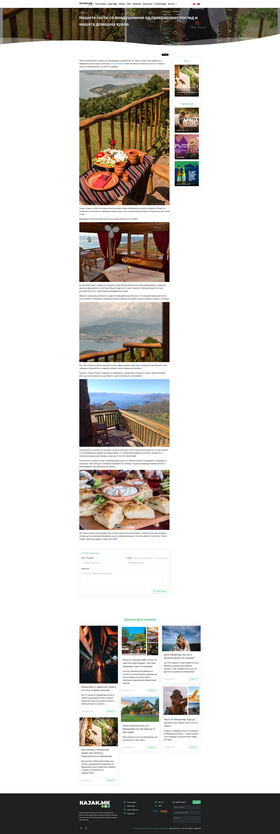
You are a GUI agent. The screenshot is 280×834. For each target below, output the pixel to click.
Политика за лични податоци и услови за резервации (150, 828)
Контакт (171, 4)
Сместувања (100, 4)
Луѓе (129, 4)
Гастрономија (160, 4)
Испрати (196, 802)
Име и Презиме (87, 558)
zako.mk (177, 828)
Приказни (137, 4)
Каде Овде (112, 4)
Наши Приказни (132, 810)
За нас (160, 802)
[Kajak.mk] (86, 4)
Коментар (85, 568)
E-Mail (146, 558)
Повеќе (109, 711)
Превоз (122, 4)
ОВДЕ (114, 539)
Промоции (131, 813)
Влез (160, 806)
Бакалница (147, 4)
